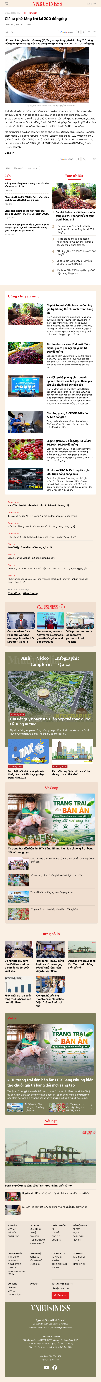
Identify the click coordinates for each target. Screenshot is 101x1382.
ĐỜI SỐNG (12, 1284)
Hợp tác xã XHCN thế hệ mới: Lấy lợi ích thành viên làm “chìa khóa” (42, 536)
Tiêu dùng (14, 593)
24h (53, 1229)
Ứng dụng (35, 1264)
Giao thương (31, 593)
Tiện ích (77, 1240)
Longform (41, 664)
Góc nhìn (56, 1240)
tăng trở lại (33, 168)
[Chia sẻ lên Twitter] (84, 32)
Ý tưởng (77, 1260)
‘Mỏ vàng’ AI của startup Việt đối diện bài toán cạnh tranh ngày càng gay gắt (47, 568)
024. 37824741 (66, 1284)
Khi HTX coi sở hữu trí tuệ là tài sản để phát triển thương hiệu (39, 505)
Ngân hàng (35, 1229)
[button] (91, 1105)
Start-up (11, 544)
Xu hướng (34, 1257)
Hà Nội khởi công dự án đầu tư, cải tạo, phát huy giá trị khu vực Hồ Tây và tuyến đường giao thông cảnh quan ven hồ (27, 227)
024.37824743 (52, 1359)
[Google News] (66, 32)
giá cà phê (18, 168)
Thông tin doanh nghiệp (16, 1272)
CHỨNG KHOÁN (58, 1225)
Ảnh (25, 658)
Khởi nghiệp (79, 1257)
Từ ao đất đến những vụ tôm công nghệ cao (52, 892)
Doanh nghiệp (13, 13)
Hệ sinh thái (79, 1264)
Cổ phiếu (56, 1232)
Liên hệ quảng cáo (61, 1288)
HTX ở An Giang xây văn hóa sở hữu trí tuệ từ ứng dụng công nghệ (41, 526)
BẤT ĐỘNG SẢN (80, 1225)
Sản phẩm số (36, 1260)
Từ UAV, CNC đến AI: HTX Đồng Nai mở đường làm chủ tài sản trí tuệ (42, 515)
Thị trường (30, 13)
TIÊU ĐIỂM (12, 1225)
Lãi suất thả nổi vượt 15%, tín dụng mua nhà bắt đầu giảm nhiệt (54, 1206)
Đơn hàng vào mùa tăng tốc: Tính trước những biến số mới (81, 964)
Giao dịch (56, 1236)
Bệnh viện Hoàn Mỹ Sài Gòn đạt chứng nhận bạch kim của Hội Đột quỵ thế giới (27, 198)
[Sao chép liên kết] (94, 32)
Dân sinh (12, 1287)
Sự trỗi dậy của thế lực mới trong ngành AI (30, 547)
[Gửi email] (89, 32)
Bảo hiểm (34, 1236)
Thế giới (12, 1232)
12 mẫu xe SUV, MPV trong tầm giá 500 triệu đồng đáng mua (76, 272)
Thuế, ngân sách (38, 1240)
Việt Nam (12, 1229)
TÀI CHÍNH (34, 1225)
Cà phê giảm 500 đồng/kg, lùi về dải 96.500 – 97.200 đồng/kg (74, 262)
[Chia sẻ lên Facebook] (78, 32)
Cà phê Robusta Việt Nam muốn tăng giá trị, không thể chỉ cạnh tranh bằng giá (75, 215)
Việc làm (12, 1291)
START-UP (78, 1253)
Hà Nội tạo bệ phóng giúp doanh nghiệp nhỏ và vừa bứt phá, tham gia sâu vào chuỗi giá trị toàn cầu (75, 241)
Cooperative (13, 502)
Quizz (64, 664)
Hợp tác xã (57, 1257)
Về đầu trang (60, 1296)
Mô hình (55, 1260)
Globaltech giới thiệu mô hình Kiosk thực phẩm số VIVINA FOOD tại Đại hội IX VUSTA (27, 212)
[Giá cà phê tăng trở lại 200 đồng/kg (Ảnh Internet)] (47, 48)
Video (43, 658)
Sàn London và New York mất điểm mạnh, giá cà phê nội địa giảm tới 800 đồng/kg (75, 229)
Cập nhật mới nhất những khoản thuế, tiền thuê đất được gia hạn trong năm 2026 (26, 774)
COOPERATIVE (58, 1253)
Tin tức (76, 1229)
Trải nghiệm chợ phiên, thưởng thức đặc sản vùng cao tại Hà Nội (27, 185)
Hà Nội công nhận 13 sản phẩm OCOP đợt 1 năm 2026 (56, 875)
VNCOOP (34, 1284)
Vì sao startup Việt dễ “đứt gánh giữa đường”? (31, 557)
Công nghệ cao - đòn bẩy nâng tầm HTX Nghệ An (55, 909)
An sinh (55, 1267)
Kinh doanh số (37, 1243)
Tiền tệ (33, 1232)
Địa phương (13, 1236)
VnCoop (51, 788)
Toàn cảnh (78, 1236)
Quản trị (12, 1267)
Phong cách (14, 1294)
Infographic (67, 658)
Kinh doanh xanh (60, 1264)
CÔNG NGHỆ (35, 1253)
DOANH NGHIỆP (15, 1253)
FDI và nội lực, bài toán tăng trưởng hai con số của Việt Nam (18, 999)
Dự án (76, 1232)
